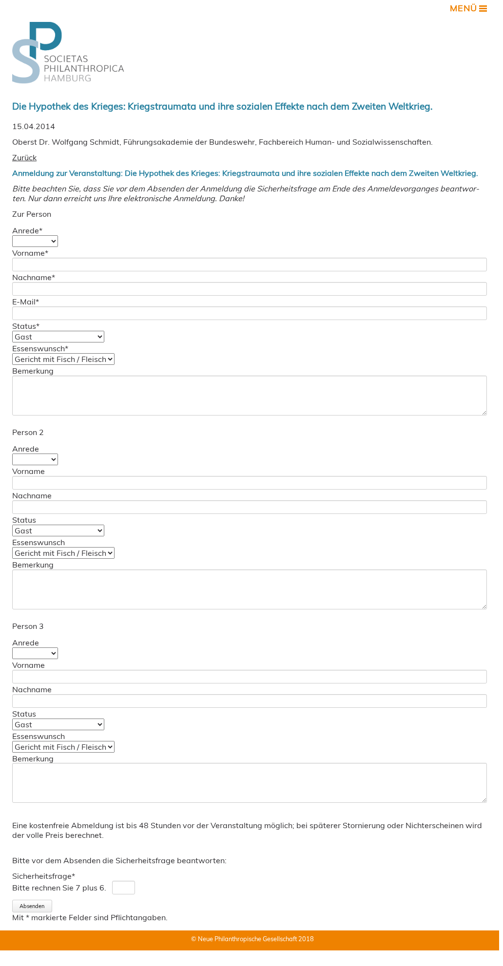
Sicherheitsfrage (43, 876)
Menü (463, 8)
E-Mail (25, 301)
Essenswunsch (40, 348)
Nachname (33, 277)
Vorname (30, 253)
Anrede (27, 230)
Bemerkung (33, 371)
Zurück (24, 157)
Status (25, 326)
